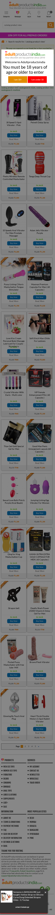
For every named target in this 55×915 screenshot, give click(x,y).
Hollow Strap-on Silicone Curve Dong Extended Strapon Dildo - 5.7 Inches (28, 897)
